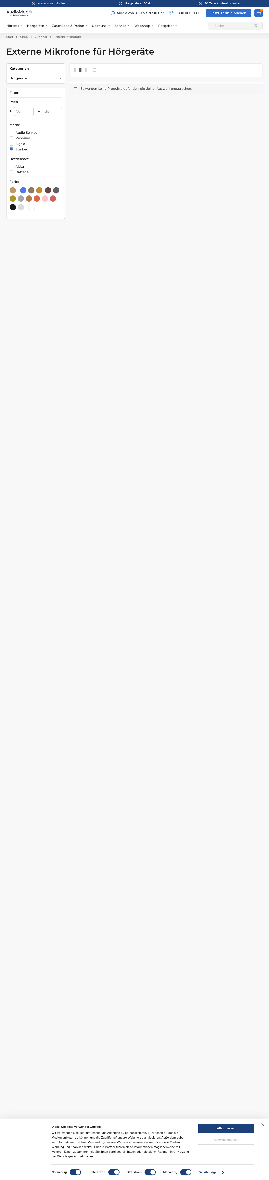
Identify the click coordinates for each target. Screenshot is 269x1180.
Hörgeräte (35, 26)
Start (9, 37)
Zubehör (41, 37)
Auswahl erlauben (226, 1140)
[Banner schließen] (263, 1124)
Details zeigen (208, 1172)
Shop (24, 37)
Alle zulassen (226, 1128)
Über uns (99, 26)
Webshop (142, 26)
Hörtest (12, 26)
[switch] (114, 1172)
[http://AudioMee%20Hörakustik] (19, 13)
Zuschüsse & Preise (68, 26)
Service (120, 26)
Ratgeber (166, 26)
